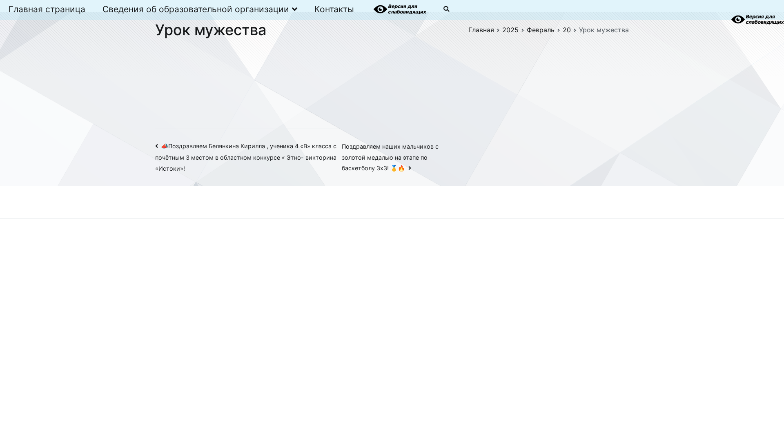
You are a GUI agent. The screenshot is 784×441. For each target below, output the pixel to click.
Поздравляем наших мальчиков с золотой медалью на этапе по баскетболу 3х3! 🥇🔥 (390, 157)
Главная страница (47, 9)
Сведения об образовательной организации (195, 9)
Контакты (334, 9)
